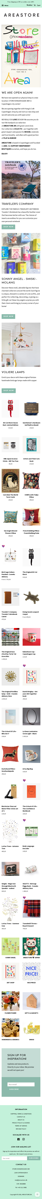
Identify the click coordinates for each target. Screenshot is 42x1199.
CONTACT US (21, 1117)
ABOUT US (21, 1120)
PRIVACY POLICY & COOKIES (21, 1123)
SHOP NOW (8, 227)
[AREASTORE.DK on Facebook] (18, 1140)
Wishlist (29, 5)
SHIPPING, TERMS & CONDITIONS (21, 1114)
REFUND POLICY (21, 1129)
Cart (38, 5)
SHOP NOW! (8, 390)
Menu (6, 5)
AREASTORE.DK (27, 1194)
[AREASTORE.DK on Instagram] (23, 1140)
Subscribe (14, 1089)
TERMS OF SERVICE (21, 1126)
